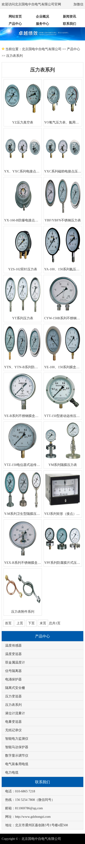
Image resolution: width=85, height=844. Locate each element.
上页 (20, 623)
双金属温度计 (15, 662)
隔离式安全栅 (15, 688)
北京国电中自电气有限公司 (41, 49)
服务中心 (42, 23)
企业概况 (42, 16)
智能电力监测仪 (16, 738)
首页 (8, 623)
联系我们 (69, 23)
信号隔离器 (13, 671)
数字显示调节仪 (16, 755)
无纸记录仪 (13, 730)
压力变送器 (13, 696)
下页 (31, 623)
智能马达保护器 (16, 747)
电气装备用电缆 (16, 764)
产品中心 (15, 23)
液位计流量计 (15, 713)
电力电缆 (11, 772)
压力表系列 (14, 55)
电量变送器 (13, 721)
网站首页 (15, 16)
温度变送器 (13, 654)
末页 (43, 623)
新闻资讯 (69, 16)
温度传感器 (13, 645)
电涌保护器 (13, 679)
